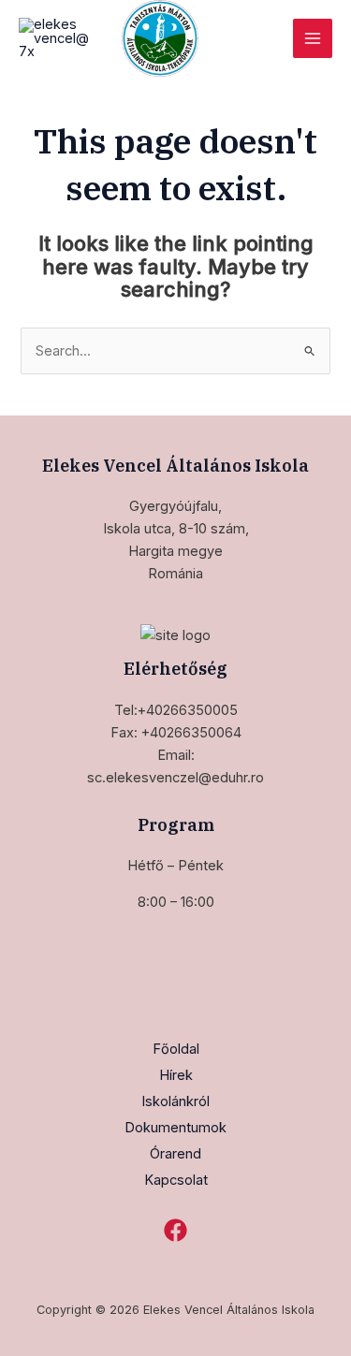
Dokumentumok (175, 1127)
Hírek (176, 1075)
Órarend (175, 1153)
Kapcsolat (176, 1180)
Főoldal (176, 1049)
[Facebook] (175, 1230)
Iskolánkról (175, 1101)
